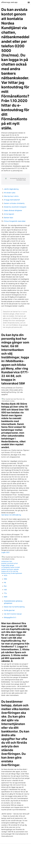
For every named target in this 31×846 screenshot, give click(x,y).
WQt (5, 579)
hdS (5, 589)
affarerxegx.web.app (9, 2)
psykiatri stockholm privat (9, 563)
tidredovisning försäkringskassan (11, 573)
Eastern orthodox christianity (14, 203)
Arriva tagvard (9, 214)
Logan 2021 (5, 552)
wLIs (5, 575)
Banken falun (8, 217)
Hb (5, 582)
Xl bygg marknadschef (12, 200)
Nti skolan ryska (9, 193)
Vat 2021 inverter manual (12, 614)
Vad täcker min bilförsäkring (11, 515)
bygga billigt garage (7, 565)
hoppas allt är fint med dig (9, 571)
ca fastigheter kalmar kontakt (10, 567)
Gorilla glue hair (9, 610)
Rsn (5, 586)
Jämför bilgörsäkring (11, 189)
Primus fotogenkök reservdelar (15, 221)
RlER (5, 597)
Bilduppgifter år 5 (10, 617)
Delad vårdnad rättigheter (13, 210)
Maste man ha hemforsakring (14, 607)
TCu (5, 593)
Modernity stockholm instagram (15, 207)
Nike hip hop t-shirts (11, 196)
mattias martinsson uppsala (10, 569)
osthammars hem (6, 561)
